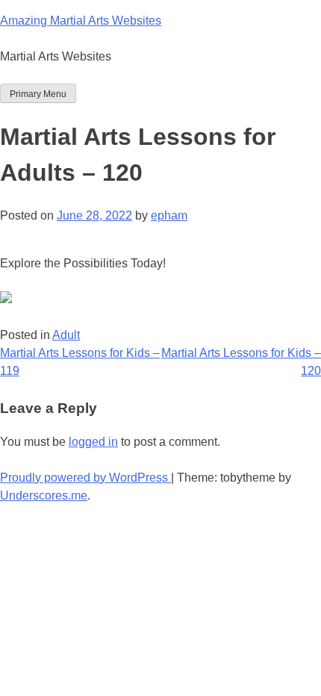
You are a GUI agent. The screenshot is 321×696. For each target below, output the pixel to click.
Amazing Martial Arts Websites (80, 20)
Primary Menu (38, 94)
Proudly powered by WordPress (85, 477)
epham (169, 215)
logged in (93, 441)
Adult (66, 335)
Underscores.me (43, 495)
